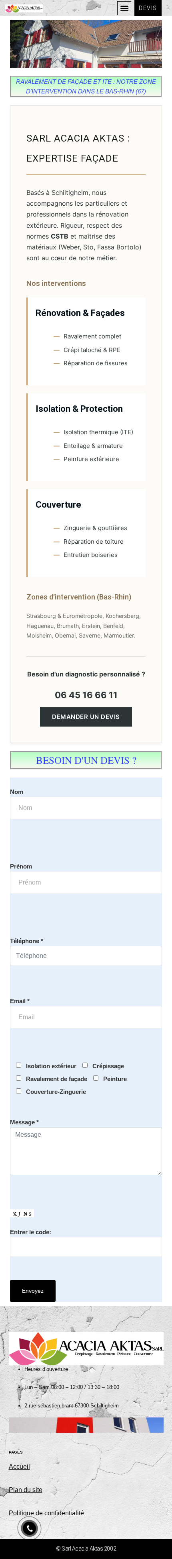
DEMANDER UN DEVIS (86, 717)
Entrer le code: (30, 1232)
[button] (124, 8)
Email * (20, 1001)
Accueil (19, 1466)
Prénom (21, 866)
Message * (24, 1122)
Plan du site (25, 1489)
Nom (16, 791)
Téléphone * (26, 940)
